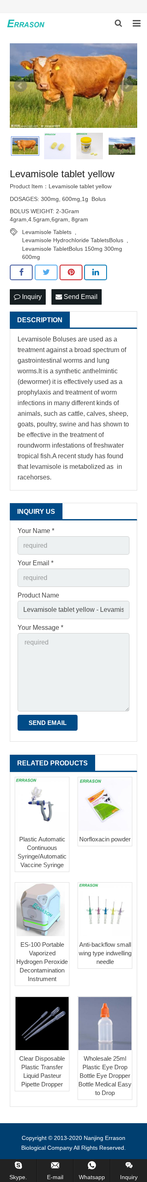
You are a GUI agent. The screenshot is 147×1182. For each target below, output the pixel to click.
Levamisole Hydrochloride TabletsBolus (72, 240)
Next (126, 85)
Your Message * (40, 627)
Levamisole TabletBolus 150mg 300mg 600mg (72, 249)
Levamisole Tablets (46, 232)
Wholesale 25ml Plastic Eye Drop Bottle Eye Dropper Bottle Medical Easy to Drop (104, 1075)
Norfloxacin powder (105, 839)
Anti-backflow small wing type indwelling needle (105, 953)
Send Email (80, 296)
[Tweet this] (46, 272)
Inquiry (31, 296)
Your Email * (35, 563)
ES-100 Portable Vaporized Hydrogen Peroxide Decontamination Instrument (42, 961)
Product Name (38, 595)
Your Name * (36, 530)
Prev (20, 85)
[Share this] (21, 272)
